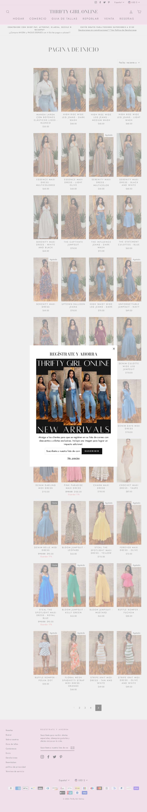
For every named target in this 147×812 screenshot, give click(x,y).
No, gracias (73, 458)
